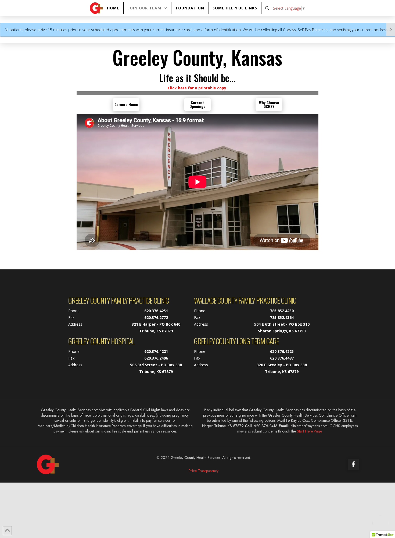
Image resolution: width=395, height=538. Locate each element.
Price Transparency (203, 470)
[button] (235, 8)
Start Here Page (309, 431)
